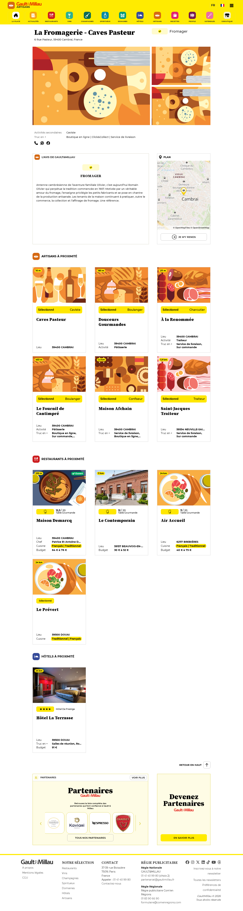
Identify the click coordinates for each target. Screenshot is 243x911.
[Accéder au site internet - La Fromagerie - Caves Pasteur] (43, 142)
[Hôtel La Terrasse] (59, 710)
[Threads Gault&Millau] (219, 862)
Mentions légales (32, 872)
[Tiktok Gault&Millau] (208, 862)
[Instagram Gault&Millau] (192, 862)
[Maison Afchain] (121, 399)
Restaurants (69, 868)
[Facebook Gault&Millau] (187, 862)
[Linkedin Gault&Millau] (203, 862)
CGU (25, 877)
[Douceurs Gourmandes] (121, 310)
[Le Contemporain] (121, 513)
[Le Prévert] (59, 602)
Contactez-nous (111, 883)
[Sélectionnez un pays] (222, 5)
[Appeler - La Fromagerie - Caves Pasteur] (37, 142)
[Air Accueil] (184, 513)
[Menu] (231, 5)
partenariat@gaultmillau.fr (157, 879)
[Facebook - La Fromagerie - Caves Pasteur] (49, 142)
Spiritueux (68, 883)
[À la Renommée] (184, 310)
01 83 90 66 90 (150, 898)
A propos (27, 867)
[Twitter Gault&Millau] (198, 862)
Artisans (67, 898)
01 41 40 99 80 (122, 879)
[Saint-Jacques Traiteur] (184, 399)
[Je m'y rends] (183, 199)
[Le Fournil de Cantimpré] (59, 399)
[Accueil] (29, 4)
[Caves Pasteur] (59, 310)
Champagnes (70, 878)
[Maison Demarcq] (59, 513)
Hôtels (66, 893)
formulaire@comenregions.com (161, 902)
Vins (64, 873)
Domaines (68, 888)
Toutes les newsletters (207, 880)
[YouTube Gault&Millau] (214, 862)
